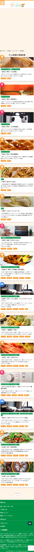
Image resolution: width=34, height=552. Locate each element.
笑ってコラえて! (15, 69)
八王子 (9, 219)
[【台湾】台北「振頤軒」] (17, 467)
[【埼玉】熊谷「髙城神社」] (17, 90)
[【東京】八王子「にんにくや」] (17, 201)
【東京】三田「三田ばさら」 (10, 357)
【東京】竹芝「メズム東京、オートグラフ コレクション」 (16, 300)
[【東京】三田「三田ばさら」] (17, 348)
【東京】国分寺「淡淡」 (8, 182)
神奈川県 (27, 278)
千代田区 (27, 336)
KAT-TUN (3, 278)
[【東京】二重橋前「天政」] (17, 320)
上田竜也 (3, 78)
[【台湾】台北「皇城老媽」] (17, 437)
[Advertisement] (17, 29)
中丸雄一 (15, 278)
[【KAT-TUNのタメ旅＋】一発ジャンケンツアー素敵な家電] (17, 377)
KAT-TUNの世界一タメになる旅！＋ (10, 267)
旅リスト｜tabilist (7, 515)
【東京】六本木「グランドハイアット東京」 (15, 418)
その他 (8, 395)
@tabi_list (5, 512)
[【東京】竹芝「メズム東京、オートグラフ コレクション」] (17, 289)
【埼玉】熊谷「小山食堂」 (9, 72)
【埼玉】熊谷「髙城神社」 (9, 99)
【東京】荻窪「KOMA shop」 (10, 240)
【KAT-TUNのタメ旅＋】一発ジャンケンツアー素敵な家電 (16, 387)
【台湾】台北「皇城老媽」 (9, 447)
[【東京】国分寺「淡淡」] (17, 172)
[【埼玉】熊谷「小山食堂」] (17, 62)
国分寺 (9, 190)
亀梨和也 (9, 248)
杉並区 (15, 248)
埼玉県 (9, 78)
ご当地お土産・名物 (7, 506)
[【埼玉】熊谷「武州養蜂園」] (17, 145)
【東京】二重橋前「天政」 (9, 330)
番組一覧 (4, 509)
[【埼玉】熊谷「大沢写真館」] (17, 117)
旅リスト (13, 551)
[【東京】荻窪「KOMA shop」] (17, 231)
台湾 (26, 455)
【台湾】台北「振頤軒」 (8, 476)
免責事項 (2, 526)
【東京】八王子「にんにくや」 (10, 211)
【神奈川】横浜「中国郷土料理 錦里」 (13, 269)
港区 (26, 309)
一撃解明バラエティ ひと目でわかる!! (10, 238)
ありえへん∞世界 (5, 69)
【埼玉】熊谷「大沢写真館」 (10, 127)
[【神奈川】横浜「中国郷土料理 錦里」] (17, 260)
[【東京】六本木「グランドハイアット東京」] (17, 406)
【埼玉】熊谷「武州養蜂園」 (10, 154)
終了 (2, 179)
